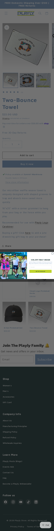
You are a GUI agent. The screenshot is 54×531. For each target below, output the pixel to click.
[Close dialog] (52, 253)
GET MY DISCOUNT (40, 271)
